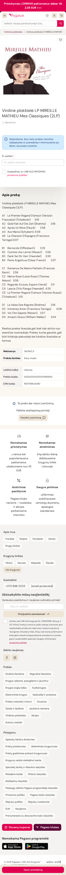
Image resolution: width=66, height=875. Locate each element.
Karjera (23, 538)
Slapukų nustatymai (38, 801)
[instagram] (15, 657)
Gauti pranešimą (33, 869)
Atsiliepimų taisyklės (16, 781)
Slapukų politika (14, 801)
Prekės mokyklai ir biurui (18, 701)
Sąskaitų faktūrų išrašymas (20, 739)
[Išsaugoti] (60, 40)
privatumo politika (17, 175)
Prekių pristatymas (15, 746)
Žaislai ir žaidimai (14, 708)
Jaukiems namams (39, 708)
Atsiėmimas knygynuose (44, 746)
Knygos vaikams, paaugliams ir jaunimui (26, 680)
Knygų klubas (12, 545)
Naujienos (20, 808)
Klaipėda (36, 562)
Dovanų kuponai (19, 827)
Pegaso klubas (49, 827)
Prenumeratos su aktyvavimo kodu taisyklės (29, 815)
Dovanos (42, 701)
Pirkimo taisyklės (37, 774)
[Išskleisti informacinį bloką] (47, 15)
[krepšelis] (61, 15)
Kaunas (22, 562)
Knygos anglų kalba (16, 687)
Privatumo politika (15, 794)
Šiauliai (49, 562)
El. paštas (7, 156)
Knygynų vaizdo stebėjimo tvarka (23, 760)
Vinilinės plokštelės (13, 32)
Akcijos (35, 715)
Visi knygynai (12, 569)
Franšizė (9, 538)
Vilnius (8, 562)
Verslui (51, 538)
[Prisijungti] (54, 15)
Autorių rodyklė (13, 722)
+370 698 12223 (15, 586)
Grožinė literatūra (14, 673)
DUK (7, 808)
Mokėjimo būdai (14, 774)
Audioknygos (39, 687)
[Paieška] (60, 23)
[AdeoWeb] (54, 862)
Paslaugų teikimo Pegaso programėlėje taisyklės (31, 787)
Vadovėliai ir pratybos (44, 694)
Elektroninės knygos (16, 694)
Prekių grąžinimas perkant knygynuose (26, 753)
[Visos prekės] (4, 15)
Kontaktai (38, 538)
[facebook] (6, 657)
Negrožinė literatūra (40, 673)
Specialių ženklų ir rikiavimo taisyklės (25, 767)
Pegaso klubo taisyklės (42, 794)
